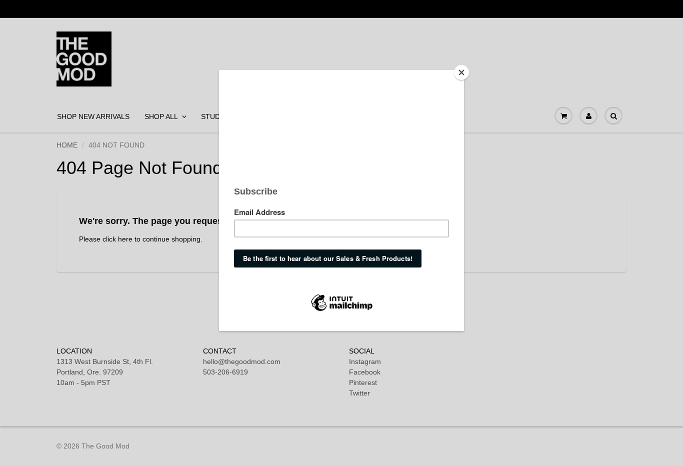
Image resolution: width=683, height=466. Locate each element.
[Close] (461, 72)
